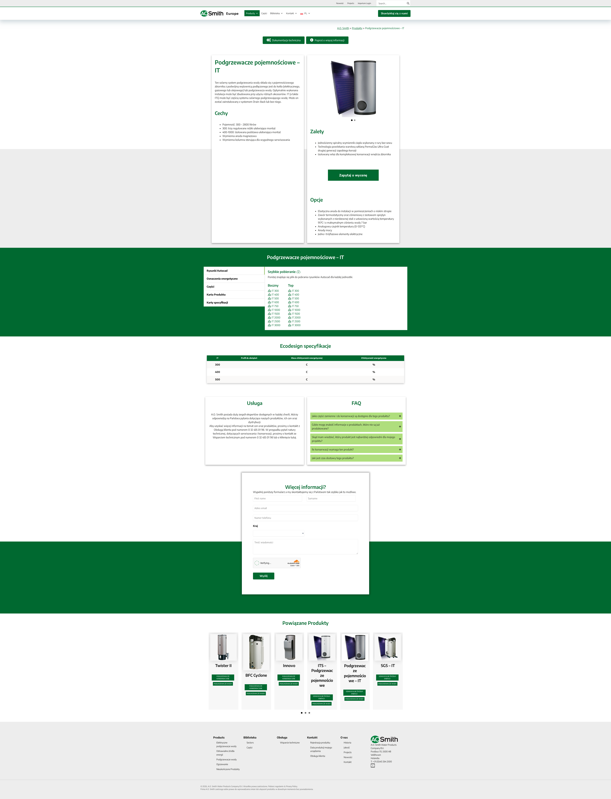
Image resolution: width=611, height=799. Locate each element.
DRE (390, 665)
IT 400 (275, 294)
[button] (352, 120)
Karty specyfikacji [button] (217, 302)
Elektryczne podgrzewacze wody (390, 677)
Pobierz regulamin (276, 786)
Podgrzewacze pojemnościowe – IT (292, 673)
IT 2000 (275, 317)
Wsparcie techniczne (290, 742)
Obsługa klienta (317, 756)
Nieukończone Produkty (228, 769)
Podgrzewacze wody (225, 684)
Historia (347, 742)
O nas (344, 737)
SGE (357, 665)
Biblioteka (275, 13)
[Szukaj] (408, 3)
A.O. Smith (343, 28)
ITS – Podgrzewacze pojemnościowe (259, 675)
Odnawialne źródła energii (258, 697)
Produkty (357, 28)
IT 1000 (275, 309)
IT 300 (275, 290)
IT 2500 (275, 321)
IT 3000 (275, 325)
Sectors (250, 742)
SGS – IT (325, 665)
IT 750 (274, 306)
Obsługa (282, 737)
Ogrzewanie (222, 764)
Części (264, 13)
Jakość (347, 747)
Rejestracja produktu (320, 742)
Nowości (348, 757)
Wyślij (264, 576)
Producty (250, 13)
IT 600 (275, 302)
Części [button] (210, 286)
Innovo (226, 665)
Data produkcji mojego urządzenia (321, 749)
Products (219, 737)
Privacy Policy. (292, 786)
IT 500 (275, 298)
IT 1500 (275, 313)
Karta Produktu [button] (216, 294)
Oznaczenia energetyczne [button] (222, 278)
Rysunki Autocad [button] (217, 270)
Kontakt (290, 13)
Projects (347, 752)
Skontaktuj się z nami (394, 13)
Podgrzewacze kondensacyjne (225, 677)
